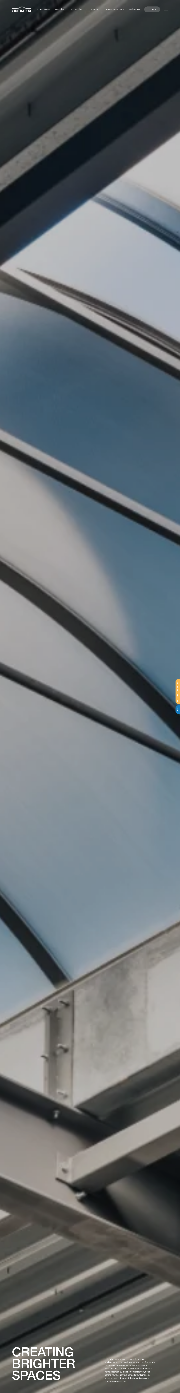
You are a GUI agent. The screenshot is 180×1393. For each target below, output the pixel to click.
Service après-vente (114, 9)
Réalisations (134, 9)
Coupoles (59, 9)
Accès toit (95, 9)
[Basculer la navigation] (166, 9)
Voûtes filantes (43, 9)
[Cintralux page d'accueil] (21, 9)
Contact (152, 9)
